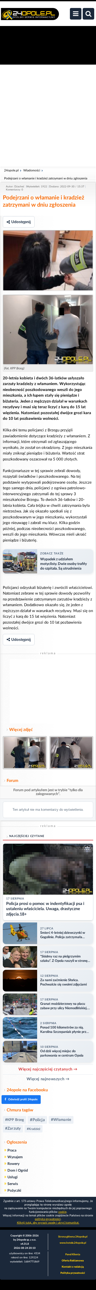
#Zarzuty (13, 1128)
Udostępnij (21, 222)
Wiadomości (31, 170)
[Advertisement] (48, 115)
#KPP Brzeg (14, 1120)
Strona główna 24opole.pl (72, 1236)
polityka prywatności (48, 1219)
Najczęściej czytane (26, 836)
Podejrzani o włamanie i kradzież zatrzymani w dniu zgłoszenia (45, 178)
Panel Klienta (72, 1254)
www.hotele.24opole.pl (73, 1243)
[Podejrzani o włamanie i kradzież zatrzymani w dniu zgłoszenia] (48, 260)
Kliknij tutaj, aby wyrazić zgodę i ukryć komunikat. (48, 1222)
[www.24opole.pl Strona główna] (30, 16)
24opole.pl (11, 170)
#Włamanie (61, 1120)
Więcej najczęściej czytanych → (48, 1069)
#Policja (37, 1120)
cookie (62, 1211)
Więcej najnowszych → (48, 1079)
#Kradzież (33, 1128)
